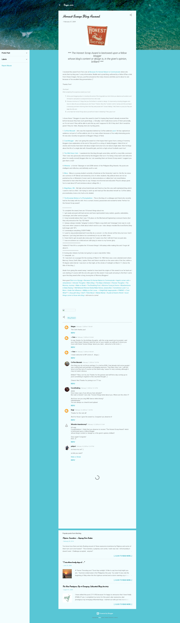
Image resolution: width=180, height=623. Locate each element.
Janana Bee (108, 288)
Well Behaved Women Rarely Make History (88, 288)
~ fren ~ (74, 337)
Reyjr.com (68, 5)
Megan (73, 326)
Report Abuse (7, 66)
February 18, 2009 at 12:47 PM (85, 446)
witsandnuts (67, 283)
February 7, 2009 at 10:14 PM (89, 388)
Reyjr (72, 410)
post (114, 131)
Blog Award (72, 318)
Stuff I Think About (87, 293)
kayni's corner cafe (122, 280)
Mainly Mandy (100, 293)
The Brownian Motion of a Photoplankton (78, 198)
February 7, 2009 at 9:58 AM (86, 351)
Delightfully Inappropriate (108, 290)
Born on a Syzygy (76, 280)
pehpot (73, 446)
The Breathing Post (93, 285)
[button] (130, 15)
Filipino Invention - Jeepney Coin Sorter (77, 538)
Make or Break (81, 285)
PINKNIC (121, 290)
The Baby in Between (103, 283)
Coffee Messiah (69, 131)
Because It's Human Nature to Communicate (105, 72)
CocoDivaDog (75, 388)
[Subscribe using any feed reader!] (69, 311)
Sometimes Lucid (119, 288)
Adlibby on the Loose (90, 290)
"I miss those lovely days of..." (74, 562)
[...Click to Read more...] (123, 556)
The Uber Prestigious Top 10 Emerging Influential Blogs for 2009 (85, 586)
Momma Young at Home (110, 285)
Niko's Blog (90, 283)
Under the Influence (74, 290)
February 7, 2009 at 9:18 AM (86, 337)
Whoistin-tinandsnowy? (79, 424)
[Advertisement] (144, 42)
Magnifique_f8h (69, 188)
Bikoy (66, 173)
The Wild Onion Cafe (71, 153)
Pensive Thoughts (118, 283)
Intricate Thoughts (79, 283)
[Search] (150, 5)
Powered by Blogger (106, 613)
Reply (73, 333)
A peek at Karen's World (115, 293)
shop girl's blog (74, 293)
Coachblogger (69, 141)
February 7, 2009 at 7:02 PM (91, 362)
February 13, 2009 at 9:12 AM (96, 424)
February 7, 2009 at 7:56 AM (84, 326)
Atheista (67, 166)
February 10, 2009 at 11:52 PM (84, 410)
